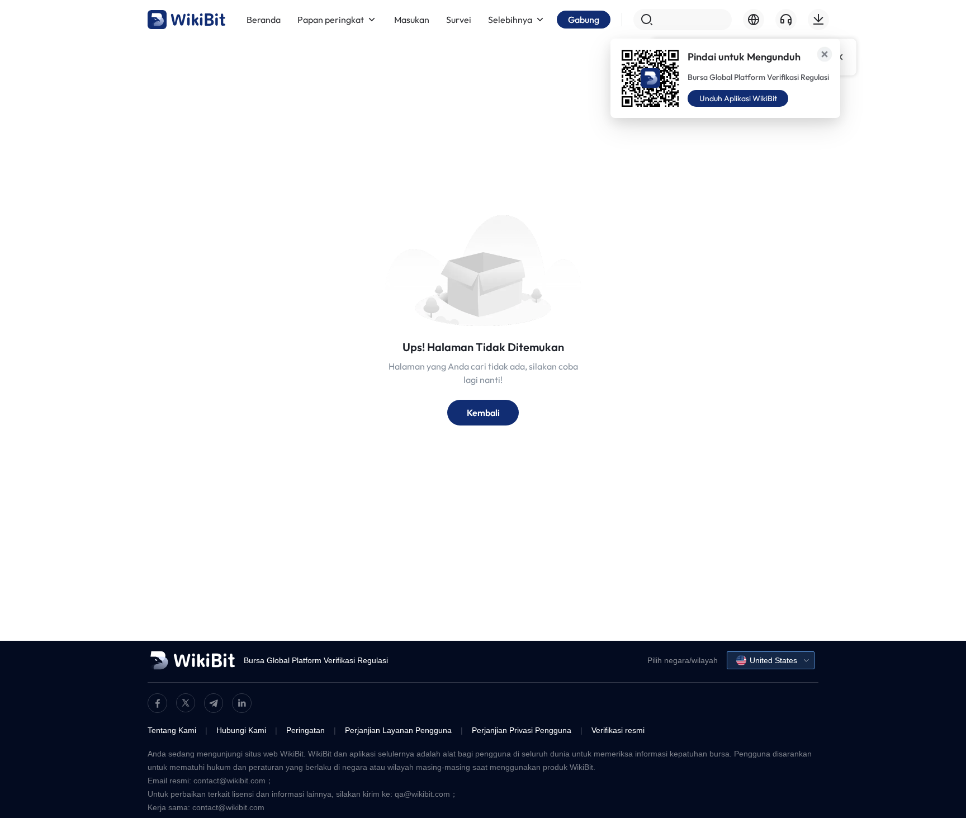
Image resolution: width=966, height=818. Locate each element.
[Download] (818, 19)
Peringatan (305, 730)
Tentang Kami (172, 730)
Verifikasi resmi (618, 730)
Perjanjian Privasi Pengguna (521, 730)
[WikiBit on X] (185, 702)
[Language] (753, 19)
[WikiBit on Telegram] (213, 703)
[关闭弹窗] (825, 54)
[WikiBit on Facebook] (157, 703)
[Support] (786, 19)
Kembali (483, 412)
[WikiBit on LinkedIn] (242, 703)
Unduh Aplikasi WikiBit (738, 98)
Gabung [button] (583, 19)
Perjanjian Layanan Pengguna (398, 730)
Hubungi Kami (241, 730)
